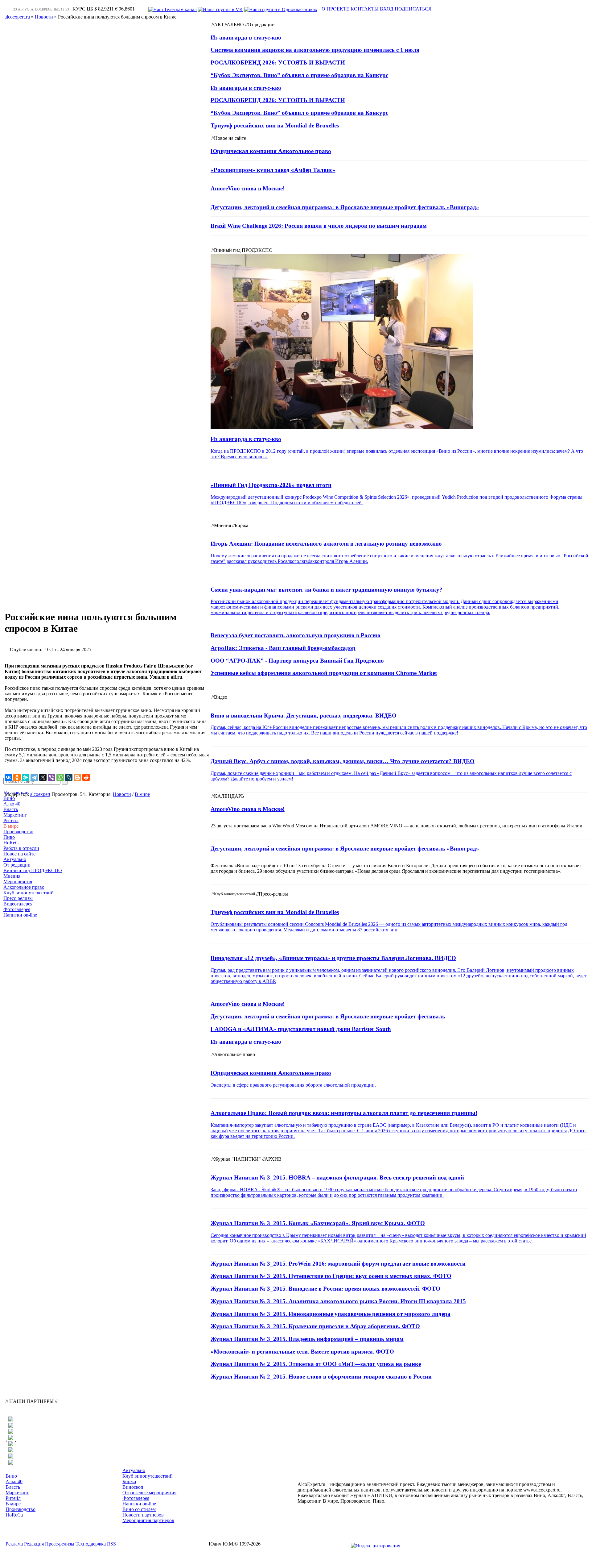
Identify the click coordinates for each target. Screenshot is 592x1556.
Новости (122, 794)
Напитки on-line (20, 914)
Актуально (14, 859)
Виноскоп (132, 1487)
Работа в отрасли (21, 848)
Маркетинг (15, 815)
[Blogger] (77, 777)
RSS (111, 1543)
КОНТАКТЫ (365, 8)
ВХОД (386, 8)
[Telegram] (34, 777)
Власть (10, 809)
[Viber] (51, 777)
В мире (10, 826)
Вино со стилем (139, 1509)
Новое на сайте (19, 853)
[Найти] (65, 781)
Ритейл (10, 820)
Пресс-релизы (18, 898)
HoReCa (12, 842)
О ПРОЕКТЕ (335, 8)
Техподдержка (91, 1543)
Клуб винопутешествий (28, 892)
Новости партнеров (143, 1514)
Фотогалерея (16, 909)
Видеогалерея (17, 903)
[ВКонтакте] (8, 777)
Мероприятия (17, 881)
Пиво (9, 837)
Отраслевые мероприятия (149, 1492)
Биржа (129, 1481)
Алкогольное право (23, 887)
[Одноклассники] (17, 777)
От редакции (17, 864)
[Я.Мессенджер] (25, 777)
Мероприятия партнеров (148, 1520)
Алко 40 (11, 803)
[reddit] (86, 777)
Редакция (34, 1543)
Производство (18, 831)
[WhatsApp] (60, 777)
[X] (43, 777)
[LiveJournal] (68, 777)
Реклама (14, 1543)
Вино (9, 798)
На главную (15, 792)
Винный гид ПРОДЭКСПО (32, 870)
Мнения (11, 876)
